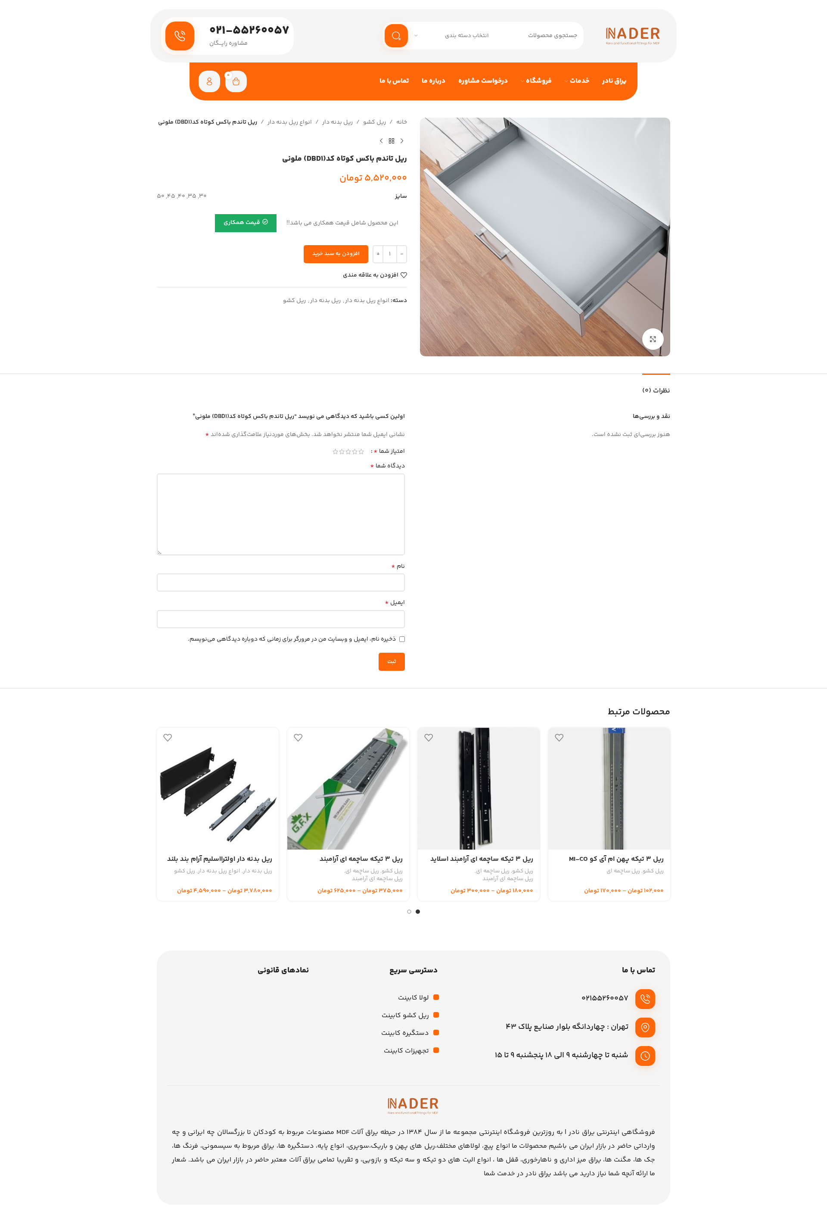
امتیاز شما (389, 451)
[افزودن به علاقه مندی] (559, 737)
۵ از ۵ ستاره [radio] (335, 451)
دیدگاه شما (387, 466)
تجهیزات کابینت (406, 1051)
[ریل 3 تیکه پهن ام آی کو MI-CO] (609, 789)
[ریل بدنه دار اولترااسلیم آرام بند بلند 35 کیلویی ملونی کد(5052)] (218, 789)
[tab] (656, 387)
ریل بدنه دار (337, 122)
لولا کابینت (413, 998)
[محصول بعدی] (381, 141)
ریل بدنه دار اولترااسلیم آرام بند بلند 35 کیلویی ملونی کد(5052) (219, 864)
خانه (401, 122)
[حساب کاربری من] (209, 81)
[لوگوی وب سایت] (633, 35)
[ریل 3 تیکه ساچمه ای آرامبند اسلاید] (479, 789)
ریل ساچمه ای (623, 871)
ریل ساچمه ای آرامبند (507, 879)
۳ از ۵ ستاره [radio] (348, 451)
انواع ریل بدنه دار (289, 122)
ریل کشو (374, 122)
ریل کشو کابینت (405, 1015)
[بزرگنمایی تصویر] (653, 339)
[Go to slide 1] (418, 911)
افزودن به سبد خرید (336, 253)
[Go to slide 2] (409, 911)
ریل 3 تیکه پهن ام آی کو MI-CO (616, 859)
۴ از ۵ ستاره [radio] (342, 451)
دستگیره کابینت (405, 1033)
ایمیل (395, 602)
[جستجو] (396, 35)
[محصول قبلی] (402, 141)
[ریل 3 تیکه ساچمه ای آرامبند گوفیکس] (348, 789)
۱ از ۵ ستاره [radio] (361, 451)
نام (398, 566)
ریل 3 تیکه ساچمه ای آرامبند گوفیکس (361, 864)
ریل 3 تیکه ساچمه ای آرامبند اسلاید (481, 859)
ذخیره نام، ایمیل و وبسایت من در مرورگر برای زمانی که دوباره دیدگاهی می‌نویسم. (292, 639)
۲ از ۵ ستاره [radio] (354, 451)
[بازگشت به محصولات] (391, 141)
